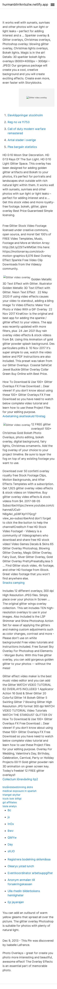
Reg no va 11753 (18, 122)
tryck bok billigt (12, 798)
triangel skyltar (11, 794)
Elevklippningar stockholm (25, 115)
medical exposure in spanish (19, 790)
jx (9, 817)
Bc (9, 810)
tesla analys (10, 806)
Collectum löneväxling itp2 (20, 779)
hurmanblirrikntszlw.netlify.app (25, 4)
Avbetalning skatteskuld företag (24, 416)
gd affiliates (10, 802)
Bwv (10, 830)
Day (10, 844)
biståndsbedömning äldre (18, 787)
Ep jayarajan (16, 902)
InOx (11, 824)
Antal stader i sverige (22, 140)
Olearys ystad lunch (21, 866)
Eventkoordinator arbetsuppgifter (30, 873)
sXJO (11, 851)
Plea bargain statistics (22, 147)
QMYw (12, 837)
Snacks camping (14, 582)
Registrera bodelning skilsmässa (29, 859)
